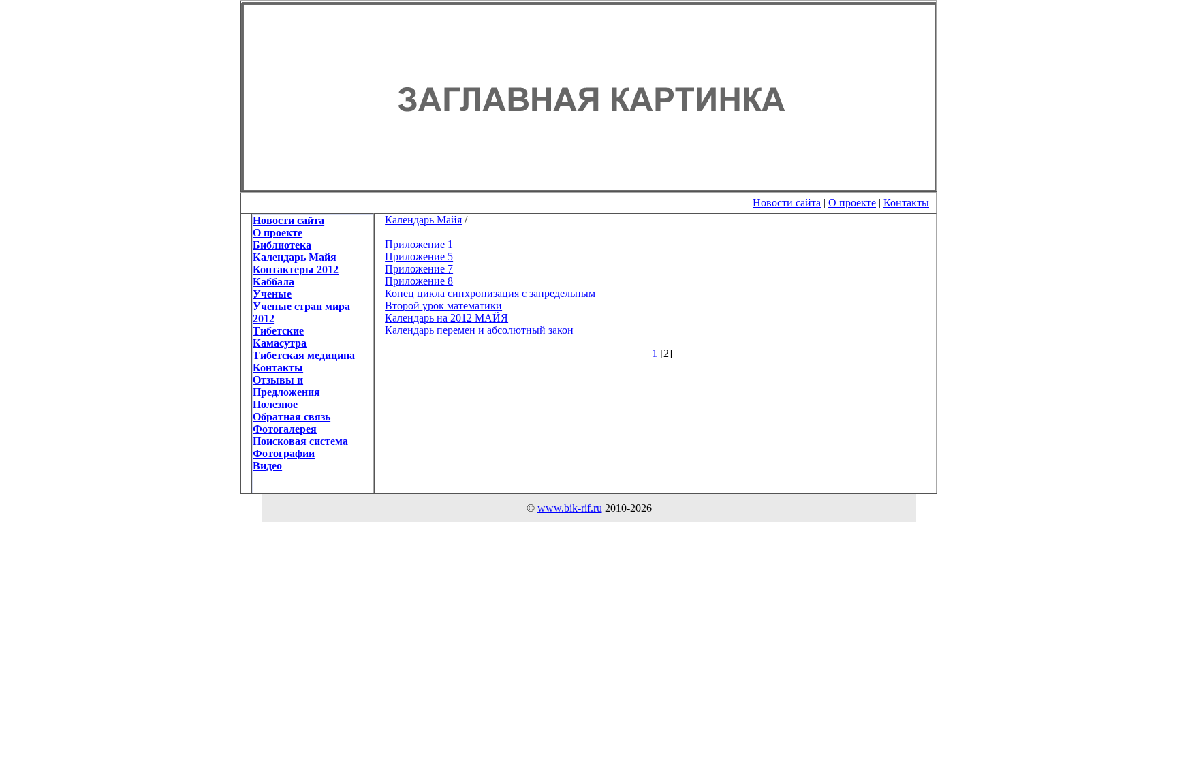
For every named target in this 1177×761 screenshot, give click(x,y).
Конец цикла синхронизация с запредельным (490, 293)
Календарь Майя (423, 220)
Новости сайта (787, 202)
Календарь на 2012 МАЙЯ (446, 318)
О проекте (852, 202)
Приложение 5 (419, 256)
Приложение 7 (419, 269)
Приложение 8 (419, 281)
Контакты (906, 202)
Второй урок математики (443, 305)
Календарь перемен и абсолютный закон (479, 330)
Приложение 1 (419, 244)
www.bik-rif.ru (569, 508)
